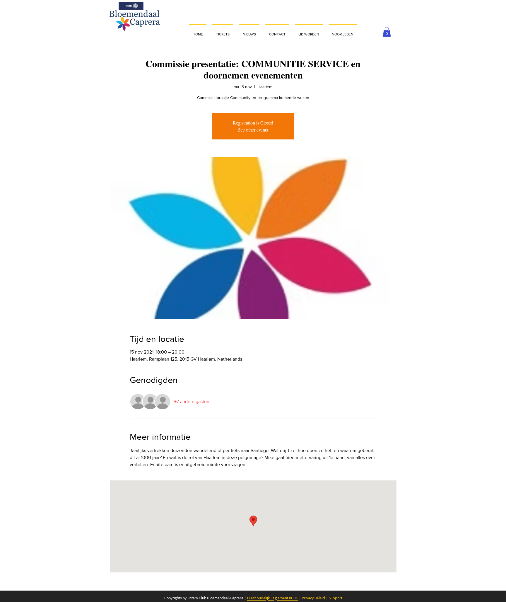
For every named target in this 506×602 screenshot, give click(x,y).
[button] (343, 31)
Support (335, 598)
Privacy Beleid (313, 598)
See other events (253, 130)
